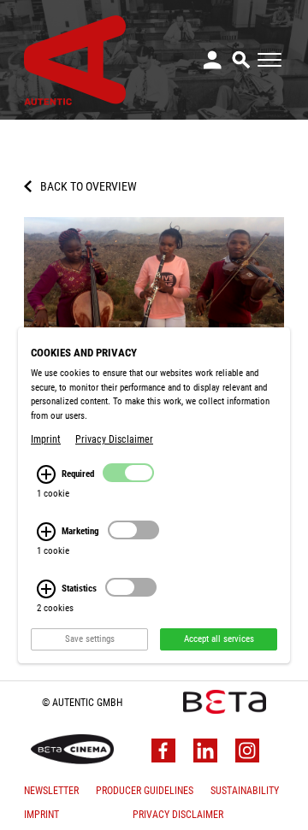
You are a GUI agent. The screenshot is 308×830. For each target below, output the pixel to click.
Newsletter (51, 791)
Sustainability (244, 791)
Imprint (41, 815)
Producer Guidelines (144, 791)
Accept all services (219, 639)
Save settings (90, 639)
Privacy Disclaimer (178, 815)
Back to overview (88, 186)
